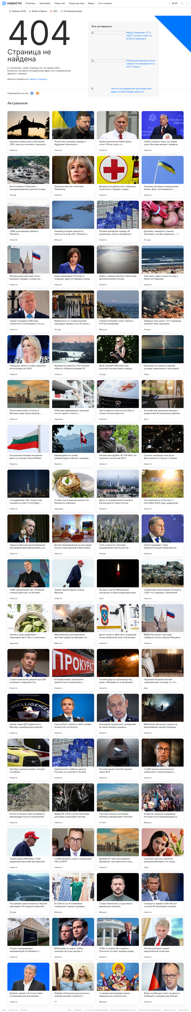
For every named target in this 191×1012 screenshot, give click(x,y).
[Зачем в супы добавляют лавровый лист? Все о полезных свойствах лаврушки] (28, 625)
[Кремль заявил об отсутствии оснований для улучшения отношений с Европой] (28, 984)
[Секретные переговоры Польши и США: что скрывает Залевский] (163, 580)
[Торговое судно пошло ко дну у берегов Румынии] (163, 267)
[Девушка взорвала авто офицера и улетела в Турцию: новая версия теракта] (118, 177)
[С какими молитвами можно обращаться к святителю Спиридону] (118, 984)
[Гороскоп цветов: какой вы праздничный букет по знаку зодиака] (163, 849)
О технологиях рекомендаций (96, 1010)
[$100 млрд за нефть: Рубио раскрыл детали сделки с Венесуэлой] (73, 939)
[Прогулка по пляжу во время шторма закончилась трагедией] (163, 356)
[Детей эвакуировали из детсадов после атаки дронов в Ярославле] (73, 535)
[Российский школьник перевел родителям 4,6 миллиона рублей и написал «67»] (163, 401)
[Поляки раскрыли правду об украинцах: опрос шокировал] (118, 222)
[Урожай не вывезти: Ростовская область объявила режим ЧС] (73, 356)
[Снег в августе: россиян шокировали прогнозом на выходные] (118, 535)
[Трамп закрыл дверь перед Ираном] (73, 580)
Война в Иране (39, 11)
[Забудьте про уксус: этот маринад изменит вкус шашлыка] (163, 311)
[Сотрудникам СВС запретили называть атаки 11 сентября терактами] (28, 491)
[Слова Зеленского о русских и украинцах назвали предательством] (118, 894)
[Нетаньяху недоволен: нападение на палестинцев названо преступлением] (118, 715)
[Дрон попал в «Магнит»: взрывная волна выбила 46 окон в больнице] (118, 625)
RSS (69, 1010)
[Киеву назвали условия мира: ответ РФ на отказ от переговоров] (118, 132)
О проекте (78, 1010)
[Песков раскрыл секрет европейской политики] (163, 939)
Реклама (23, 1010)
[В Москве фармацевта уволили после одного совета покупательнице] (73, 401)
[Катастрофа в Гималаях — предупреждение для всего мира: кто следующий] (28, 177)
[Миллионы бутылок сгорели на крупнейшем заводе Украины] (163, 715)
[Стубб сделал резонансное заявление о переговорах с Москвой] (163, 760)
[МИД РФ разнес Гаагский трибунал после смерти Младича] (163, 625)
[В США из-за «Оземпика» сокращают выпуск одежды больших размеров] (73, 894)
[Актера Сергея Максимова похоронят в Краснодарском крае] (118, 580)
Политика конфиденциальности (123, 1010)
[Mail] (4, 3)
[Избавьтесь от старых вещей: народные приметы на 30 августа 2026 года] (73, 311)
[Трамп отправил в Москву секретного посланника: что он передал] (28, 311)
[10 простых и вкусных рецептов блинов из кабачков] (73, 491)
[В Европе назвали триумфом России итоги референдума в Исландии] (163, 804)
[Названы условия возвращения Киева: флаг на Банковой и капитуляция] (163, 177)
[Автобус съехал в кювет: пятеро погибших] (28, 760)
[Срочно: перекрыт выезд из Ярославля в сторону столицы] (163, 446)
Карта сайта (183, 1010)
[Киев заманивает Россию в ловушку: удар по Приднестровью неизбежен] (73, 267)
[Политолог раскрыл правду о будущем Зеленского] (73, 132)
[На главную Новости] (14, 3)
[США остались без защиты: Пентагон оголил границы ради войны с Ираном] (118, 939)
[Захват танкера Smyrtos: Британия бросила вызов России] (118, 267)
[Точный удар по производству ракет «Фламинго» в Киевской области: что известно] (118, 670)
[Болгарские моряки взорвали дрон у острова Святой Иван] (28, 446)
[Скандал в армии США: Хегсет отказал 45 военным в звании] (163, 894)
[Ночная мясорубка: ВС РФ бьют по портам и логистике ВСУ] (118, 446)
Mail (4, 1010)
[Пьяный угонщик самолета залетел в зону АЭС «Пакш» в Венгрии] (73, 222)
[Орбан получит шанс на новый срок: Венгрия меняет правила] (163, 132)
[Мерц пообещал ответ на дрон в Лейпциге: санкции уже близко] (163, 984)
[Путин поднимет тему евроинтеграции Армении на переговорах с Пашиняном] (163, 535)
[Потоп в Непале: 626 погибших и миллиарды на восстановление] (28, 804)
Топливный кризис (72, 11)
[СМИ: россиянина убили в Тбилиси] (28, 222)
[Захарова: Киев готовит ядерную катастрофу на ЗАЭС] (28, 356)
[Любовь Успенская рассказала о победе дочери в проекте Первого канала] (73, 984)
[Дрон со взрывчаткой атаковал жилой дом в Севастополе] (118, 491)
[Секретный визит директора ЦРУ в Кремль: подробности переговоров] (28, 670)
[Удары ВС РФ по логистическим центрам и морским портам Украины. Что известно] (73, 804)
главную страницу (37, 79)
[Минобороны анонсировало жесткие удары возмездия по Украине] (73, 625)
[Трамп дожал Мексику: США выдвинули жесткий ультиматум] (28, 849)
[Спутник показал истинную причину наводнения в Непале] (118, 804)
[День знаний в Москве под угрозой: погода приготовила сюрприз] (118, 356)
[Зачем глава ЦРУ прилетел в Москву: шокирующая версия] (28, 715)
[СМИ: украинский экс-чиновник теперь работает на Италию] (28, 580)
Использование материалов (149, 1010)
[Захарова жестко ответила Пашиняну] (73, 177)
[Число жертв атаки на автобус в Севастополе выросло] (118, 401)
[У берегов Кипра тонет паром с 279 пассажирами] (118, 311)
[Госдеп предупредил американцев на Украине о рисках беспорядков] (28, 939)
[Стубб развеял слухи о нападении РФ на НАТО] (73, 849)
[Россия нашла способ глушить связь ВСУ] (118, 760)
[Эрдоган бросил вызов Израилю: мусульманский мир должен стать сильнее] (28, 535)
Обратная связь (169, 1010)
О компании (13, 1010)
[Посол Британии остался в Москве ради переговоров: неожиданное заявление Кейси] (28, 401)
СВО (55, 11)
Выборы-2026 (19, 11)
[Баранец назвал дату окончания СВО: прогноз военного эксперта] (28, 132)
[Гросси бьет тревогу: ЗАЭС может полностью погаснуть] (73, 715)
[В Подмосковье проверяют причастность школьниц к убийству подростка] (73, 670)
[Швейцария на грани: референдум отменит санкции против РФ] (73, 446)
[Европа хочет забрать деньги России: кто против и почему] (73, 760)
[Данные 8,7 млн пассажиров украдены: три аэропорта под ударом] (118, 849)
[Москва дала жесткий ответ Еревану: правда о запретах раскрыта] (28, 267)
